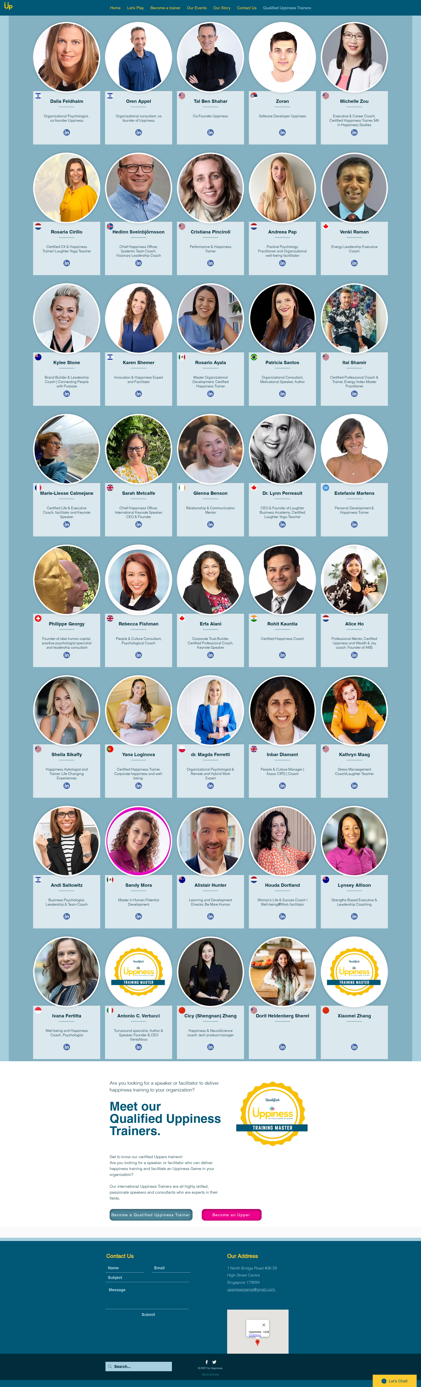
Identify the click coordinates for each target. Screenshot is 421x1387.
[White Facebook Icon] (206, 1362)
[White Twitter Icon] (214, 1362)
